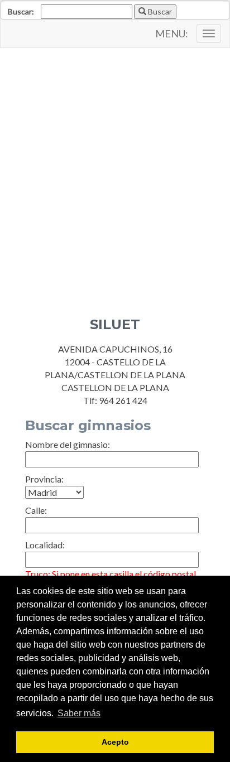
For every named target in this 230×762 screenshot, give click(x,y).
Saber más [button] (79, 713)
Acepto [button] (115, 741)
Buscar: (21, 11)
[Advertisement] (115, 174)
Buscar (159, 11)
